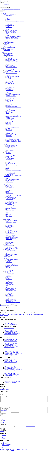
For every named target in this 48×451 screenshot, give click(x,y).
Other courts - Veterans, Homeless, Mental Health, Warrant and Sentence (17, 79)
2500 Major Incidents (9, 332)
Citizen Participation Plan (10, 174)
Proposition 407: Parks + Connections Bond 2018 (13, 195)
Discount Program (8, 200)
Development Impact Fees (10, 57)
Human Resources (7, 176)
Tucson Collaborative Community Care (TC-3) (13, 160)
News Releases (8, 19)
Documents (7, 169)
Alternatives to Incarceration (10, 83)
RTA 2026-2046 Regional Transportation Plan (13, 302)
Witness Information (9, 255)
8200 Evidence (8, 380)
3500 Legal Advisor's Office (10, 343)
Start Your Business (9, 129)
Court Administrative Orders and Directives (12, 76)
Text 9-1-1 (7, 246)
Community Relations (9, 262)
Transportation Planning (9, 283)
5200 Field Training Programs (10, 361)
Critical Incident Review (9, 225)
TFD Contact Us (8, 162)
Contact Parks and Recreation (10, 198)
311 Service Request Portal (8, 51)
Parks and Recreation (7, 184)
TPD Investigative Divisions (10, 236)
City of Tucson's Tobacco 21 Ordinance (12, 61)
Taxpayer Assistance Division (10, 66)
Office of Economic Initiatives (10, 31)
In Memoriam (8, 161)
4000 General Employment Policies (31, 314)
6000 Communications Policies (10, 365)
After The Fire (8, 157)
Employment (19, 449)
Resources (7, 149)
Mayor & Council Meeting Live (9, 41)
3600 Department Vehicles (10, 344)
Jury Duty (7, 92)
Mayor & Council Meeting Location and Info (12, 16)
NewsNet (7, 20)
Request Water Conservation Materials (11, 263)
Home (1, 305)
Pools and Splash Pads (9, 185)
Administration (8, 138)
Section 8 (7, 168)
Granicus (12, 450)
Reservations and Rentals (9, 193)
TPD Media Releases (9, 239)
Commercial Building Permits (8, 55)
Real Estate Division (9, 280)
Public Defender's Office (9, 74)
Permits (7, 213)
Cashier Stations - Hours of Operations (11, 58)
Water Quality (8, 267)
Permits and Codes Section (10, 289)
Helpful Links (8, 99)
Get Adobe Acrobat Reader (4, 311)
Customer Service (8, 260)
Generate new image (4, 410)
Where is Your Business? (9, 257)
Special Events (8, 192)
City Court (5, 72)
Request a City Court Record (10, 110)
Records (7, 218)
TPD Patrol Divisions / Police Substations (12, 220)
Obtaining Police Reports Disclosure (11, 254)
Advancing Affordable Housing (10, 172)
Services (3, 438)
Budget (7, 33)
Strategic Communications (10, 295)
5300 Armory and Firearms (10, 362)
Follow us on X (4, 443)
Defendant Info (8, 80)
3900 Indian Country (9, 347)
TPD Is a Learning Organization (11, 222)
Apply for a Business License (10, 63)
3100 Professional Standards (10, 340)
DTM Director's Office (9, 296)
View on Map (2, 431)
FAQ (7, 151)
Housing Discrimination (9, 147)
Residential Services (9, 132)
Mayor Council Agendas (9, 119)
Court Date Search (8, 77)
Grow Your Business (9, 130)
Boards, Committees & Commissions (11, 121)
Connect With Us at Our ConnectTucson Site (12, 127)
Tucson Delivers (6, 43)
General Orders (8, 227)
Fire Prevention (8, 153)
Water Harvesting (8, 294)
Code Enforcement (9, 206)
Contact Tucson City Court (10, 87)
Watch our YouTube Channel (6, 444)
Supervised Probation (9, 91)
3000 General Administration (10, 339)
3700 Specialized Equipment (17, 314)
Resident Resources (7, 50)
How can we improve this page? (5, 402)
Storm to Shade (8, 266)
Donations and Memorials (10, 194)
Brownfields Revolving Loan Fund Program (12, 139)
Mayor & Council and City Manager (9, 14)
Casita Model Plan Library (10, 205)
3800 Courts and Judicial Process (11, 346)
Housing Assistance (9, 167)
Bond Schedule (8, 75)
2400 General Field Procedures (11, 331)
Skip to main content (3, 0)
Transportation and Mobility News (11, 299)
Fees (6, 209)
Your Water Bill (8, 268)
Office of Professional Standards (11, 241)
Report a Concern (8, 291)
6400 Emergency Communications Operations (13, 369)
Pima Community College (10, 180)
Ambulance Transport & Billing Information (12, 155)
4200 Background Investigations (11, 352)
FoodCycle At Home (9, 135)
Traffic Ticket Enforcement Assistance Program (13, 94)
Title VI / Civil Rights (9, 286)
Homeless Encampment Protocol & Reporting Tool (13, 36)
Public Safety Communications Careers (12, 248)
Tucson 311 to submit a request (30, 426)
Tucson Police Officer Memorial (11, 230)
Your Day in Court (9, 88)
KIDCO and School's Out (10, 187)
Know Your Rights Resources (10, 29)
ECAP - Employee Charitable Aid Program (12, 179)
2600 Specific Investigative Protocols (12, 333)
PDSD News (8, 212)
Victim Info (7, 113)
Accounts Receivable (9, 68)
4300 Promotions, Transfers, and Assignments (13, 353)
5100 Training (8, 360)
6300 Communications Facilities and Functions (13, 368)
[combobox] (5, 7)
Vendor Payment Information (10, 60)
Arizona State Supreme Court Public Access (12, 98)
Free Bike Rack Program (9, 301)
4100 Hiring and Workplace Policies (11, 351)
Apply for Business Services (8, 53)
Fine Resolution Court (9, 90)
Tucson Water (6, 258)
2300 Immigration (9, 330)
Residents (3, 48)
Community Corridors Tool (10, 207)
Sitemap (15, 449)
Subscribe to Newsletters (9, 23)
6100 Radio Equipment (9, 366)
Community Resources (9, 223)
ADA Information (8, 114)
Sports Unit (7, 191)
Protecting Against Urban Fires (10, 270)
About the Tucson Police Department (11, 231)
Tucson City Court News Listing (11, 97)
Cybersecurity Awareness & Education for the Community (14, 28)
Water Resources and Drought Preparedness (12, 264)
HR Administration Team (9, 178)
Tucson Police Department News (11, 238)
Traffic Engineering (9, 275)
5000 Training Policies (9, 359)
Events (7, 272)
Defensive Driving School (10, 81)
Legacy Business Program (10, 273)
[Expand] (6, 56)
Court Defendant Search (9, 104)
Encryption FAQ (8, 243)
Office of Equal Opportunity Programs (11, 34)
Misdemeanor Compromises (10, 253)
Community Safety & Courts (8, 49)
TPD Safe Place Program (9, 232)
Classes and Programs (9, 186)
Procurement (8, 64)
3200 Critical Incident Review (10, 341)
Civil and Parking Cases (9, 103)
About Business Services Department (11, 67)
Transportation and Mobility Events (11, 300)
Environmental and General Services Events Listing (13, 141)
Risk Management (7, 256)
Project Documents (9, 298)
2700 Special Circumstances (10, 334)
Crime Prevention (8, 224)
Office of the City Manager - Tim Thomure (10, 30)
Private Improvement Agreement (11, 290)
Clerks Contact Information (10, 118)
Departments (4, 56)
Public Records (8, 123)
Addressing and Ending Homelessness (11, 166)
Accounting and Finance (9, 65)
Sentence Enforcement (9, 112)
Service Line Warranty (9, 35)
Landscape (7, 277)
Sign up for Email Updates (6, 447)
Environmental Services (7, 131)
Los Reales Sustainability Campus (11, 134)
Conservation (8, 261)
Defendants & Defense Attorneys (11, 250)
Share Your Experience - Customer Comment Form (13, 116)
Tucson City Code (8, 124)
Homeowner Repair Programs (10, 173)
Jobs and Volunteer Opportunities (11, 197)
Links (7, 221)
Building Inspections (9, 204)
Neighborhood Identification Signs (11, 288)
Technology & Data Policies (10, 449)
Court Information (8, 78)
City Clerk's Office (7, 117)
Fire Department (6, 152)
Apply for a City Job (9, 24)
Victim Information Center (10, 252)
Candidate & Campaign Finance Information (12, 120)
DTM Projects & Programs (10, 284)
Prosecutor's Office (7, 249)
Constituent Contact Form (8, 46)
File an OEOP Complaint (9, 150)
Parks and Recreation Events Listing (11, 201)
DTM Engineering (8, 276)
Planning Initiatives (9, 216)
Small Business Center (7, 271)
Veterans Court (8, 111)
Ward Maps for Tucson (9, 18)
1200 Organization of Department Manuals (12, 322)
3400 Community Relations (10, 342)
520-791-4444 (8, 388)
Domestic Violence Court (10, 82)
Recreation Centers (9, 190)
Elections (5, 44)
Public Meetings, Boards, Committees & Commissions (14, 217)
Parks (7, 189)
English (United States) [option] (11, 9)
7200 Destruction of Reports (10, 375)
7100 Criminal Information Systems (11, 374)
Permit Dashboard (8, 214)
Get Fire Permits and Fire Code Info (11, 154)
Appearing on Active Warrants (10, 95)
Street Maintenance (9, 281)
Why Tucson (8, 128)
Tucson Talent (8, 183)
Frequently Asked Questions (10, 86)
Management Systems (9, 278)
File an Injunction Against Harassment (11, 106)
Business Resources (7, 54)
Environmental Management (10, 133)
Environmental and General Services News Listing (13, 142)
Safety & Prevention (9, 159)
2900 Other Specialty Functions (11, 335)
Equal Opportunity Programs (8, 144)
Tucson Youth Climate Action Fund (9, 47)
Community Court (8, 101)
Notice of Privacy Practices (10, 158)
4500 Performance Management (11, 355)
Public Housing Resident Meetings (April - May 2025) (14, 175)
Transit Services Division (9, 282)
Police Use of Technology (10, 242)
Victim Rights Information (10, 233)
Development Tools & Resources (11, 208)
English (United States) (11, 5)
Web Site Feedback (24, 449)
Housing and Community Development (10, 165)
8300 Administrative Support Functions (12, 381)
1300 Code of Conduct (9, 323)
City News (7, 26)
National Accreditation (9, 199)
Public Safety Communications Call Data (12, 247)
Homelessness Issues (9, 228)
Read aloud (2, 411)
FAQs (7, 164)
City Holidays (8, 177)
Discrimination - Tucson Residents (11, 146)
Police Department (7, 219)
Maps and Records (9, 279)
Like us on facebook (5, 442)
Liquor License (8, 122)
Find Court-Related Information (10, 84)
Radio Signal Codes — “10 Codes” (11, 229)
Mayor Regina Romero (9, 15)
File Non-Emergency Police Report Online (12, 235)
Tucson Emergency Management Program (12, 37)
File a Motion (8, 105)
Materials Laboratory (9, 287)
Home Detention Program (10, 89)
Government (4, 13)
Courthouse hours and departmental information (13, 115)
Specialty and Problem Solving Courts (11, 73)
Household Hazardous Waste (10, 137)
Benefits (7, 181)
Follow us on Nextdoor (5, 446)
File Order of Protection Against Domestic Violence (13, 107)
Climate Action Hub (9, 27)
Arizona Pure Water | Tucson (10, 269)
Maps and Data (8, 196)
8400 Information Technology (10, 382)
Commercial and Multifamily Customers (12, 265)
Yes (4, 398)
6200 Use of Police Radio (10, 367)
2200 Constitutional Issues (10, 329)
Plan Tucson (8, 215)
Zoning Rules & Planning (10, 25)
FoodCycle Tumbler (9, 136)
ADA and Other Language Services (11, 202)
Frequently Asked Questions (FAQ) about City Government (15, 21)
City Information (6, 17)
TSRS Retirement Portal (9, 182)
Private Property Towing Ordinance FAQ (12, 38)
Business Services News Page (10, 69)
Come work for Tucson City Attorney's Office (13, 71)
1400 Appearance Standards (10, 324)
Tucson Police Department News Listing (12, 237)
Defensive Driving (8, 109)
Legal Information (8, 93)
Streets (7, 285)
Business (3, 52)
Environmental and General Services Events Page (13, 140)
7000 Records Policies (9, 373)
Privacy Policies (2, 449)
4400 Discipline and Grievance (11, 354)
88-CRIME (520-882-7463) (4, 389)
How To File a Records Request (11, 96)
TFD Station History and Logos (10, 163)
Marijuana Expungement (9, 100)
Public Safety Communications (8, 245)
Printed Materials (8, 143)
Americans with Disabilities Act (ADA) (12, 145)
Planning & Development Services (11, 32)
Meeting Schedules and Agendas (9, 42)
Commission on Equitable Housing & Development (13, 170)
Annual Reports (8, 240)
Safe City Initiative (9, 40)
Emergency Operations (9, 156)
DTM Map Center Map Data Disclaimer (12, 292)
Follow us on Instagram (5, 445)
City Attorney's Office (7, 70)
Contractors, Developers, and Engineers (12, 259)
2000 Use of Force (5, 314)
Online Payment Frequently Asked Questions (12, 59)
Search (1, 304)
